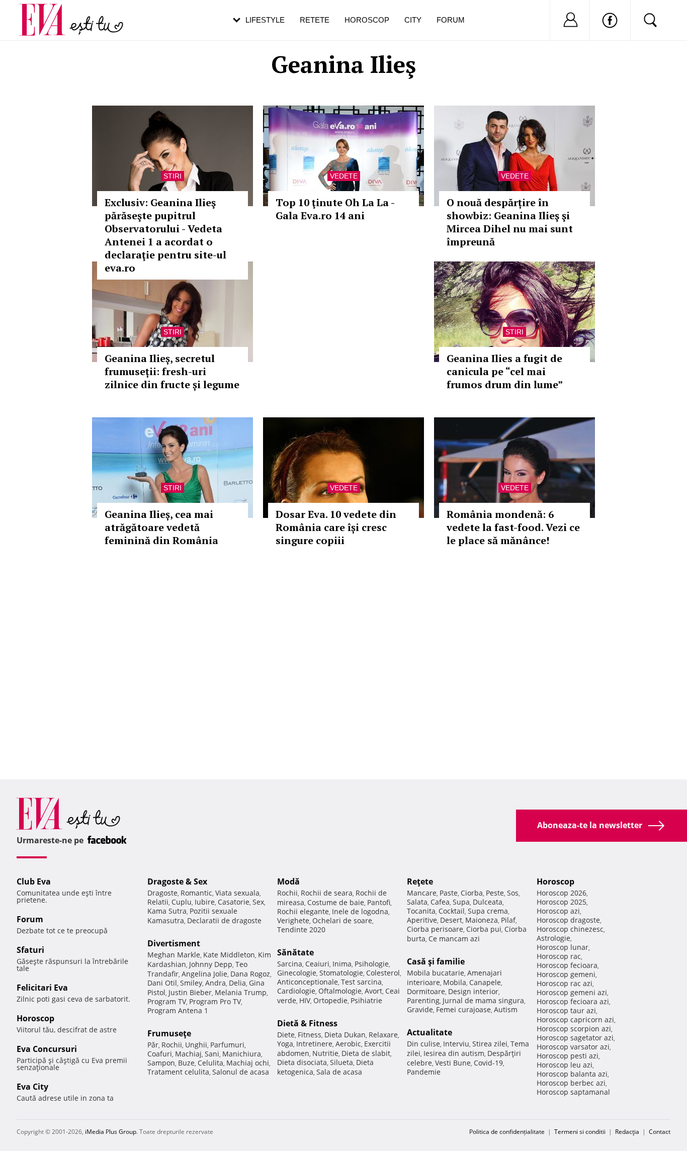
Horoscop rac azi (564, 983)
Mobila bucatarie (435, 973)
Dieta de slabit (365, 1053)
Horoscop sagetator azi (575, 1037)
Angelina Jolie (204, 974)
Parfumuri (227, 1044)
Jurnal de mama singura (483, 1000)
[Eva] (48, 12)
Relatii (157, 902)
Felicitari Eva (42, 987)
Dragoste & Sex (177, 881)
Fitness (309, 1034)
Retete (314, 20)
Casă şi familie (436, 961)
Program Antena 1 (177, 1010)
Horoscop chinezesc (570, 929)
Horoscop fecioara (567, 965)
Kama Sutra (167, 911)
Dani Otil (162, 983)
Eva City (32, 1086)
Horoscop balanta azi (572, 1074)
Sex (258, 902)
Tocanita (421, 911)
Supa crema (488, 911)
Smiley (191, 983)
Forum (451, 20)
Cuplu (181, 902)
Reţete (420, 881)
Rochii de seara (327, 893)
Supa (461, 902)
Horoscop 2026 (561, 893)
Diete (286, 1034)
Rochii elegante (303, 911)
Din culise (423, 1043)
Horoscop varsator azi (573, 1046)
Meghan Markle (173, 954)
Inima (342, 963)
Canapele (485, 982)
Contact (659, 1131)
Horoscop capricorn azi (575, 1019)
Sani (212, 1053)
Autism (506, 1009)
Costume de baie (335, 902)
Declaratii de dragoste (224, 920)
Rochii (171, 1044)
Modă (288, 881)
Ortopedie (330, 1000)
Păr (152, 1044)
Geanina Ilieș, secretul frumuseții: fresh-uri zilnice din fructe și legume (172, 371)
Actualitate (429, 1032)
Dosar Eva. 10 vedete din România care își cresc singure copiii (336, 527)
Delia (237, 983)
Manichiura (241, 1053)
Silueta (341, 1062)
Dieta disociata (302, 1062)
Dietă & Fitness (307, 1023)
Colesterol (383, 973)
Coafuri (159, 1053)
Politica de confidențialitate (507, 1131)
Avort (373, 991)
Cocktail (452, 911)
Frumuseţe (169, 1033)
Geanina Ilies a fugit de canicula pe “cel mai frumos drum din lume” (505, 371)
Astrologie (553, 938)
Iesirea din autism (453, 1053)
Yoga (285, 1043)
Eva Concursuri (47, 1048)
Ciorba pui (483, 929)
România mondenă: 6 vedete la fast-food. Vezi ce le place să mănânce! (513, 527)
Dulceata (487, 902)
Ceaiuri (317, 963)
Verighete (293, 920)
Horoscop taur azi (566, 1010)
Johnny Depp (210, 964)
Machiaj (188, 1053)
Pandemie (424, 1072)
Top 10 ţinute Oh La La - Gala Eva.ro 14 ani (335, 209)
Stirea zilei (489, 1043)
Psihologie (372, 963)
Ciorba (472, 893)
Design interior (473, 991)
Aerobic (348, 1043)
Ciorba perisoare (435, 929)
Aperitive (422, 920)
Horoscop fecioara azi (573, 1001)
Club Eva (34, 881)
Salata (417, 902)
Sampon (161, 1063)
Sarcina (289, 963)
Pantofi (378, 902)
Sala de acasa (339, 1072)
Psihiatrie (366, 1000)
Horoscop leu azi (564, 1065)
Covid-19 (488, 1063)
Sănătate (295, 952)
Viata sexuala (237, 893)
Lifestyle (265, 20)
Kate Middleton (229, 954)
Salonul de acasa (240, 1072)
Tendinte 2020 (301, 929)
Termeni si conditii (580, 1131)
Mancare (422, 893)
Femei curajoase (463, 1009)
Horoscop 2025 (561, 902)
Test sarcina (361, 982)
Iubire (205, 902)
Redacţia (627, 1131)
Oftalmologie (340, 991)
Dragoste (162, 893)
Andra (215, 983)
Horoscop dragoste (568, 920)
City (412, 20)
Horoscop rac (559, 956)
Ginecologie (296, 973)
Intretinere (314, 1043)
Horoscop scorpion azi (574, 1028)
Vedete (344, 176)
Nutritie (325, 1053)
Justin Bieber (190, 992)
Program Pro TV (215, 1001)
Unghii (196, 1044)
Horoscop (367, 20)
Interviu (456, 1043)
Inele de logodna (360, 911)
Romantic (196, 893)
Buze (186, 1063)
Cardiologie (296, 991)
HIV (304, 1000)
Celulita (210, 1063)
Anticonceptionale (307, 982)
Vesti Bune (453, 1063)
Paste (449, 893)
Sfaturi (30, 949)
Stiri (172, 176)
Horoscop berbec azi (571, 1083)
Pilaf (508, 920)
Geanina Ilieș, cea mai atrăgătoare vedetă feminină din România (161, 527)
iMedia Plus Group (110, 1131)
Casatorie (233, 902)
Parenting (423, 1000)
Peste (495, 893)
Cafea (440, 902)
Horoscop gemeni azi (572, 992)
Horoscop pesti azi (567, 1055)
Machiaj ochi (247, 1063)
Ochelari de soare (342, 920)
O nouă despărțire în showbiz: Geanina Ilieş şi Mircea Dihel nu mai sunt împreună (510, 222)
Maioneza (481, 920)
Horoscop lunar (562, 947)
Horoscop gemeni (566, 974)
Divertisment (173, 943)
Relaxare (383, 1034)
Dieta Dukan (345, 1034)
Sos (513, 893)
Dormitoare (426, 991)
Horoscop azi (558, 911)
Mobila (454, 982)
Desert (451, 920)
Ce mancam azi (454, 938)
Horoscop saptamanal (573, 1092)
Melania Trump (241, 992)
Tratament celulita (178, 1072)
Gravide (420, 1009)
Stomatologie (341, 973)
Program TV (166, 1001)
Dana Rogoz (250, 974)
